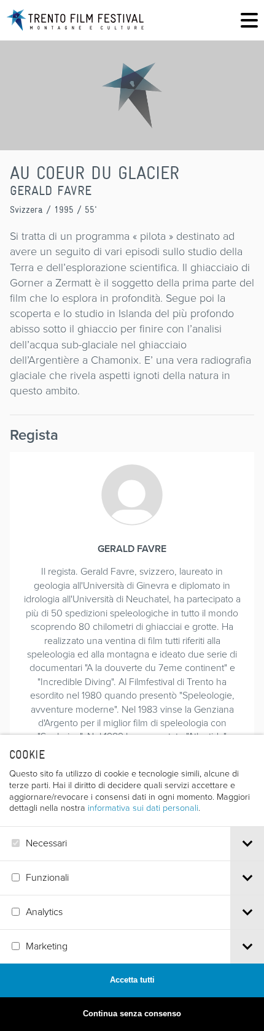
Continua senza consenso (132, 1013)
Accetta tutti (132, 979)
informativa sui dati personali (143, 807)
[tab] (247, 843)
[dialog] (132, 883)
